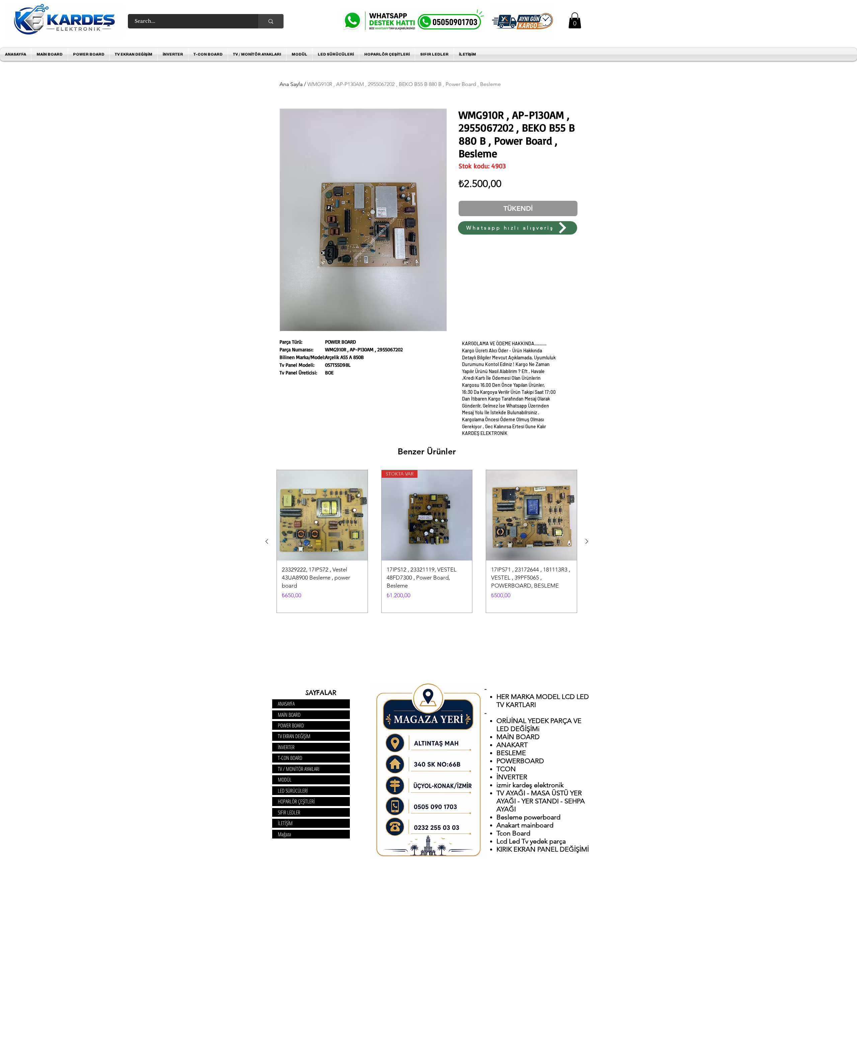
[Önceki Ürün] (267, 541)
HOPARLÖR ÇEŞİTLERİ (296, 801)
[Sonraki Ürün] (587, 541)
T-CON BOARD (290, 758)
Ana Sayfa (291, 84)
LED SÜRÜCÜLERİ (293, 790)
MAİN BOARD (289, 714)
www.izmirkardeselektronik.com (375, 238)
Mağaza (284, 834)
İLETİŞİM (285, 823)
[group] (427, 541)
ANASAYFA (286, 703)
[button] (574, 20)
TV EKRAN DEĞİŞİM (294, 736)
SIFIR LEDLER (289, 812)
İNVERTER (286, 747)
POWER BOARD (291, 725)
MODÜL (285, 779)
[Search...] (271, 21)
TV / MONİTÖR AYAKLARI (298, 769)
